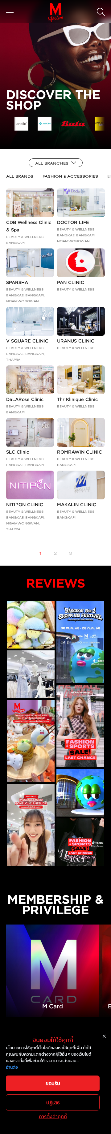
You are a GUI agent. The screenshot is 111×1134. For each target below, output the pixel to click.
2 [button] (55, 553)
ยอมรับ (53, 1083)
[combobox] (56, 162)
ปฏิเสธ (53, 1102)
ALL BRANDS (19, 176)
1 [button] (40, 553)
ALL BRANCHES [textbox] (51, 163)
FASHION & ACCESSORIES (70, 176)
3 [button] (70, 553)
